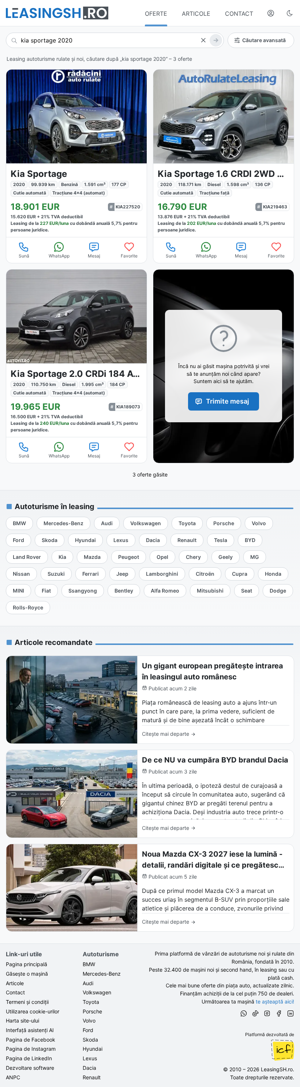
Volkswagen (97, 992)
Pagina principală (26, 964)
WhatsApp (59, 256)
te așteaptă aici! (275, 1001)
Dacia (89, 1068)
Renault (92, 1077)
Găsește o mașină (27, 974)
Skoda (90, 1039)
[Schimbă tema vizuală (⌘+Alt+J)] (289, 13)
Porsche (92, 1011)
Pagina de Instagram (31, 1049)
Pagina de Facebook (30, 1039)
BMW (89, 964)
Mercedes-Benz (102, 974)
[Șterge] (203, 40)
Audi (88, 983)
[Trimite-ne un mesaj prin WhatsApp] (243, 1014)
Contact (15, 992)
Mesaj (94, 256)
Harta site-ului (22, 1020)
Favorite (129, 256)
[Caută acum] (216, 40)
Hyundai (92, 1049)
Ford (88, 1030)
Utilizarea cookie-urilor (32, 1011)
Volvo (89, 1020)
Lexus (90, 1058)
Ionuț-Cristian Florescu (282, 1050)
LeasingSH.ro (277, 1069)
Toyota (91, 1002)
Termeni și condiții (27, 1002)
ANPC (13, 1077)
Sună (24, 256)
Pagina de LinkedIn (29, 1058)
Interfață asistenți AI (30, 1030)
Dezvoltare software (30, 1068)
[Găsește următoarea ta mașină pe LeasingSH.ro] (57, 13)
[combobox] (115, 40)
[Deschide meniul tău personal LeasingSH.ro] (270, 13)
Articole (15, 983)
